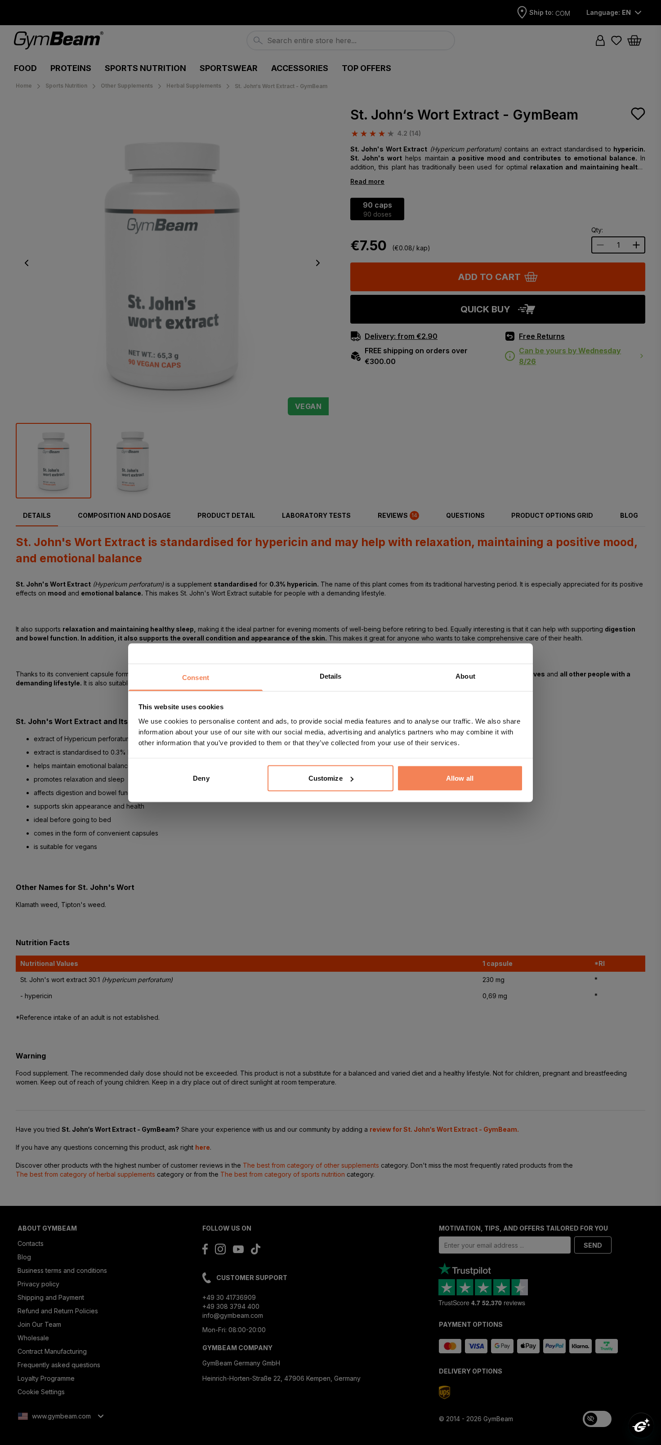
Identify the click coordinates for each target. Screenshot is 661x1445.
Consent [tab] (195, 677)
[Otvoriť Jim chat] (641, 1425)
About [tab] (465, 676)
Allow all (459, 778)
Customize (325, 778)
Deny (201, 778)
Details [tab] (331, 676)
